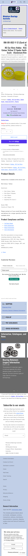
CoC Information (9, 229)
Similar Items (5, 120)
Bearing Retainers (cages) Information (11, 361)
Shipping (5, 496)
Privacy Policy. (10, 540)
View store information (9, 154)
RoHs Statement (9, 225)
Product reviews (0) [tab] (7, 265)
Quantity (3, 128)
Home (20, 28)
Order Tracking (7, 476)
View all (3, 339)
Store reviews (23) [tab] (20, 265)
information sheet (17, 509)
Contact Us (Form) (8, 462)
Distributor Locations (8, 465)
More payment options (14, 145)
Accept (13, 544)
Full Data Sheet (8, 223)
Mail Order (6, 472)
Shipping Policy (6, 307)
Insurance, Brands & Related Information (13, 310)
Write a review (14, 279)
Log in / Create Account (10, 28)
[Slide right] (17, 89)
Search (5, 479)
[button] (3, 2)
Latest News (19, 413)
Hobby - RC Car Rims (16, 164)
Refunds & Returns (8, 493)
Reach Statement (9, 227)
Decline (13, 548)
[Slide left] (10, 89)
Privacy (5, 489)
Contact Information (8, 458)
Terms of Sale (6, 500)
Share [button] (4, 252)
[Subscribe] (23, 435)
